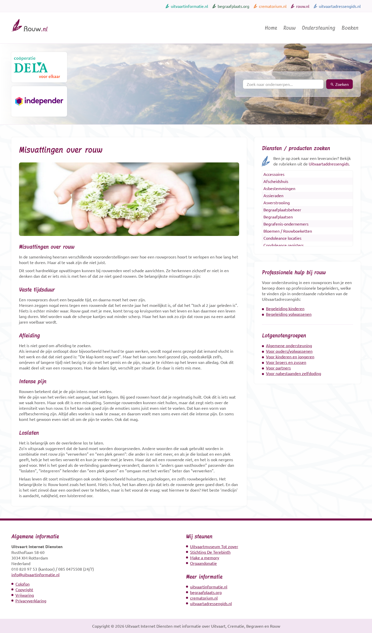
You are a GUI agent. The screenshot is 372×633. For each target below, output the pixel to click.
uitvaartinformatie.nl (189, 6)
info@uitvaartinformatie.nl (35, 574)
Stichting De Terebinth (210, 551)
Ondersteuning (318, 28)
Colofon (22, 583)
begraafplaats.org (233, 6)
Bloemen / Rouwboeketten (287, 230)
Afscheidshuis (275, 181)
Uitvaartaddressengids (329, 163)
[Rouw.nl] (29, 33)
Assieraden (273, 195)
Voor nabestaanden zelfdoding (293, 373)
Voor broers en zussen (286, 362)
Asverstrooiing (276, 202)
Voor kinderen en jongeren (290, 356)
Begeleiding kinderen (285, 308)
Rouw (289, 28)
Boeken (349, 28)
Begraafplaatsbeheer (282, 209)
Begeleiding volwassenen (289, 313)
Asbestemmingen (279, 188)
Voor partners (278, 367)
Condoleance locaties (282, 237)
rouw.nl (302, 6)
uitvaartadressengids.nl (340, 6)
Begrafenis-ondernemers (285, 223)
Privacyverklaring (30, 600)
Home (271, 28)
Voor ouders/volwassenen (289, 350)
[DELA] (39, 67)
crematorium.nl (272, 6)
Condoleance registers (283, 245)
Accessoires (273, 174)
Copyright (24, 589)
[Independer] (39, 101)
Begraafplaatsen (278, 216)
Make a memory (204, 557)
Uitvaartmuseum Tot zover (214, 546)
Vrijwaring (24, 595)
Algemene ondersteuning (289, 345)
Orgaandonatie (203, 563)
